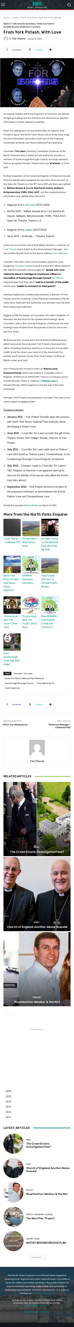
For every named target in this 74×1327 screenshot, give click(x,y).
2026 (8, 1091)
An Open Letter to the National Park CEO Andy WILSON (49, 544)
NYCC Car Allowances (15, 724)
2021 (8, 1117)
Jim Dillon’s (58, 278)
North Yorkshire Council (39, 1214)
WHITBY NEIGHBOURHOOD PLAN (46, 1242)
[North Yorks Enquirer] (37, 4)
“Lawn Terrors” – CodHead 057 (11, 540)
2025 (8, 1096)
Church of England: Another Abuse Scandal (37, 927)
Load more (35, 1257)
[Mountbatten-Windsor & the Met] (37, 969)
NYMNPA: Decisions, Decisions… (28, 579)
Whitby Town (32, 1239)
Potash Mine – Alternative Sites (30, 542)
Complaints (44, 1311)
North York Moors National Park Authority (41, 17)
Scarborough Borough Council (22, 27)
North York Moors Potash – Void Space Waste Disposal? (11, 583)
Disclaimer (29, 1311)
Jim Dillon (20, 266)
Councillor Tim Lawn (23, 673)
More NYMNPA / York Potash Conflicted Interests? (49, 622)
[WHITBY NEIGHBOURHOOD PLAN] (13, 1241)
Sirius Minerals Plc (45, 683)
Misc (36, 847)
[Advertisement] (37, 1052)
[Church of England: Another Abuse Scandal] (37, 894)
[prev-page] (5, 1013)
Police (37, 997)
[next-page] (11, 1013)
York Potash (10, 249)
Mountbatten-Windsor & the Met (37, 1002)
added (28, 229)
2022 (8, 1111)
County (15, 17)
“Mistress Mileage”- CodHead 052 (59, 726)
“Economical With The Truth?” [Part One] (29, 622)
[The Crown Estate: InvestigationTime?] (37, 819)
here (55, 253)
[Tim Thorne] (6, 38)
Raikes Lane (49, 381)
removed (30, 204)
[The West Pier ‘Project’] (13, 1217)
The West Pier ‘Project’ (40, 1218)
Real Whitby (32, 505)
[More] (50, 49)
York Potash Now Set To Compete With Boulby (49, 581)
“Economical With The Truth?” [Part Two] (10, 622)
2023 (8, 1106)
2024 (8, 1101)
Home (6, 17)
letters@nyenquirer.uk (37, 1305)
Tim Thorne (18, 39)
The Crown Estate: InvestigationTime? (37, 852)
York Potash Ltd (12, 688)
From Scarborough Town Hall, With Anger (11, 659)
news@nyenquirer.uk (43, 1293)
